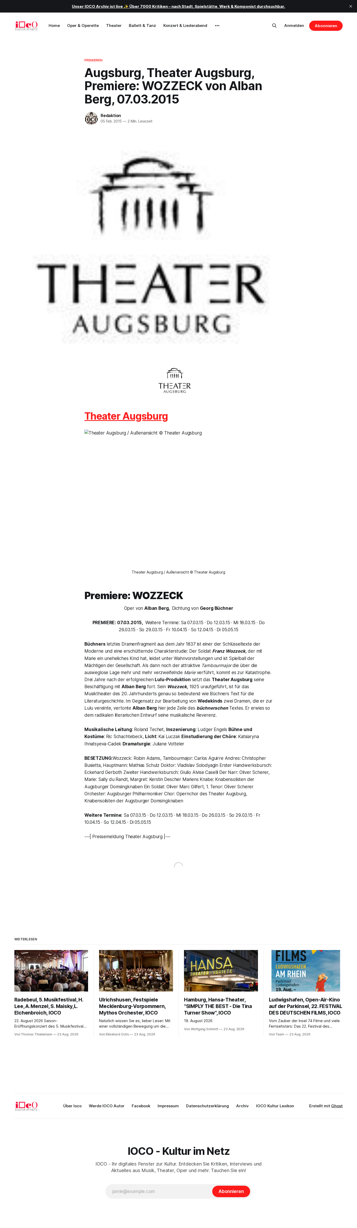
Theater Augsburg (126, 416)
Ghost (337, 1105)
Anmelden (294, 25)
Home (54, 25)
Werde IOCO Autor (106, 1105)
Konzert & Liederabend (185, 25)
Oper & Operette (83, 25)
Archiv (242, 1105)
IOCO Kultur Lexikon (275, 1105)
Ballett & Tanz (142, 25)
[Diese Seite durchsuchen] (274, 25)
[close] (351, 6)
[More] (217, 25)
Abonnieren (326, 25)
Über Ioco (72, 1105)
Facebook (141, 1105)
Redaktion (111, 115)
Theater (114, 25)
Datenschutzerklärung (207, 1105)
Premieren (93, 60)
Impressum (168, 1105)
